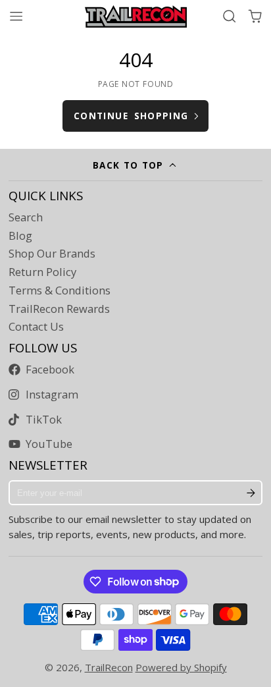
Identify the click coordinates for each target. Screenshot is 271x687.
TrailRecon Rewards (59, 309)
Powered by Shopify (181, 667)
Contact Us (36, 326)
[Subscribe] (250, 492)
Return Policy (42, 272)
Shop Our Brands (52, 253)
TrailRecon (109, 667)
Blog (20, 235)
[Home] (136, 16)
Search (26, 217)
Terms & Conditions (60, 290)
